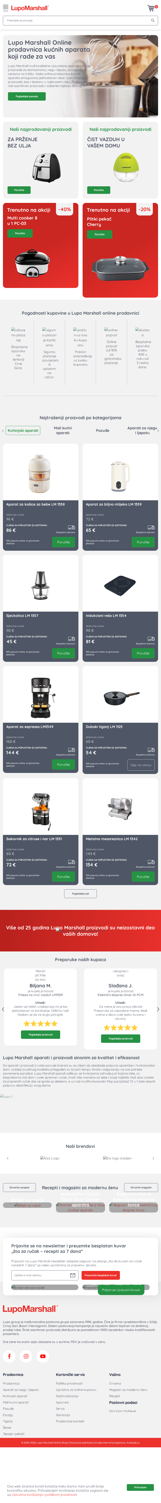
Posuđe (8, 1409)
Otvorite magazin (141, 1187)
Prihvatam (140, 1487)
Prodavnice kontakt (70, 1421)
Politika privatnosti (69, 1383)
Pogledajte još (80, 893)
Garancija (63, 1415)
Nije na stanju (141, 765)
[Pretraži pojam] (153, 20)
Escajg (8, 1415)
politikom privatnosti (61, 1494)
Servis (60, 1409)
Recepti (114, 1396)
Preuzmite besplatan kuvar (101, 1275)
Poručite (19, 190)
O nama (115, 1383)
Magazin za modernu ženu (128, 1390)
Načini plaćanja (67, 1396)
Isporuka (62, 1402)
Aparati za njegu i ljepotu (21, 1390)
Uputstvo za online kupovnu (76, 1390)
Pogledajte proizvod (40, 1034)
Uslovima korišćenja (27, 1494)
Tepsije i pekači (13, 1434)
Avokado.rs (133, 1442)
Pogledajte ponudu (27, 96)
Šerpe (7, 1427)
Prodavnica (11, 1383)
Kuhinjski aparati (15, 1396)
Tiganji (8, 1421)
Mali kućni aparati (16, 1402)
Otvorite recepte (19, 1187)
